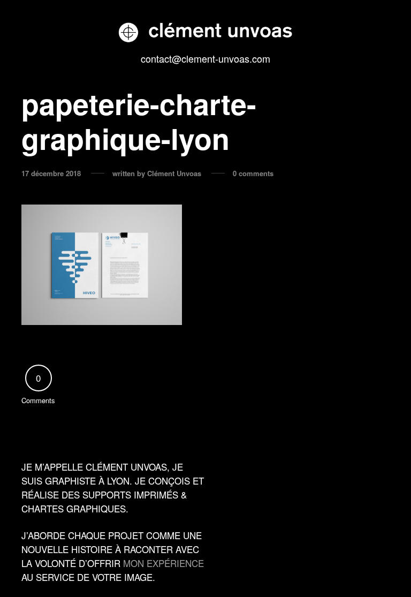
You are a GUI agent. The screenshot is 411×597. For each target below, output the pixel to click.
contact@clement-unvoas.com (205, 58)
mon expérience (163, 563)
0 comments (253, 173)
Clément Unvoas (174, 173)
